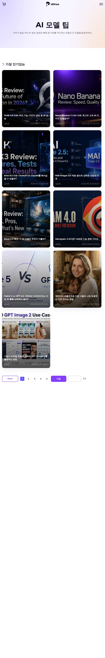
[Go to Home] (52, 4)
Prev (10, 379)
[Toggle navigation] (101, 4)
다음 (59, 379)
